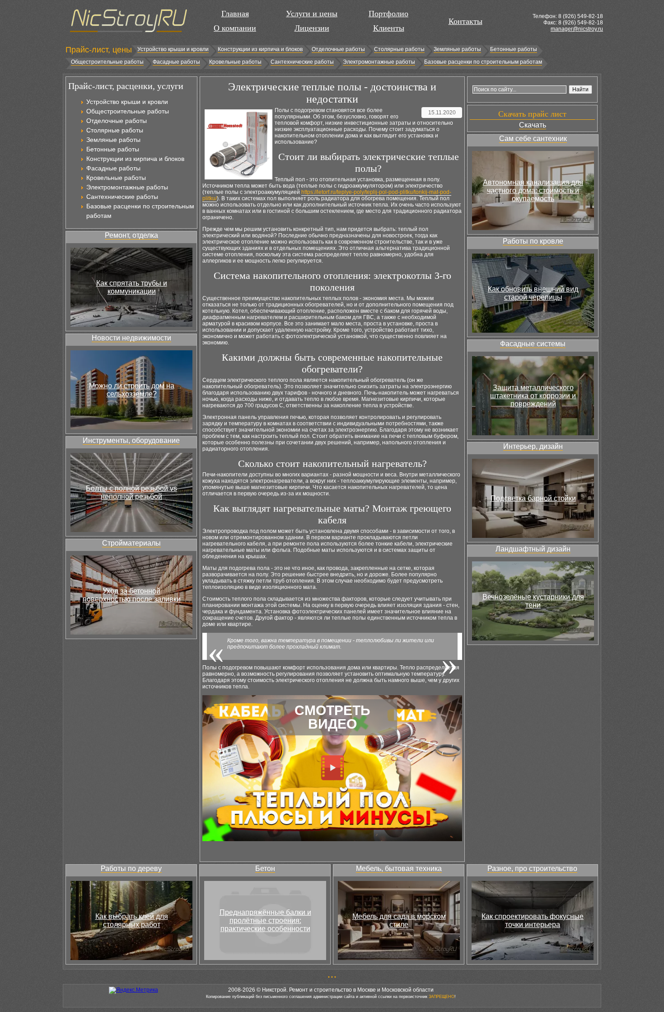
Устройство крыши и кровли (173, 49)
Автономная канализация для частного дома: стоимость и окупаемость (533, 190)
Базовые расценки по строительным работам (483, 62)
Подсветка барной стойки (533, 498)
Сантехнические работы (302, 62)
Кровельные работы (235, 62)
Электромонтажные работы (379, 62)
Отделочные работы (338, 49)
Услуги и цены (311, 13)
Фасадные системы (533, 344)
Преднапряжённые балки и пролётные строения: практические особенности (265, 920)
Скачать (532, 125)
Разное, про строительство (532, 868)
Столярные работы (399, 49)
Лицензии (312, 28)
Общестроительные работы (107, 62)
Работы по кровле (533, 241)
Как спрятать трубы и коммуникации (131, 287)
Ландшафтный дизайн (533, 549)
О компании (235, 28)
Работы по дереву (131, 868)
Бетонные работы (513, 49)
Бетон (265, 868)
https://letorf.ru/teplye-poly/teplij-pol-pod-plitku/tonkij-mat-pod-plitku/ (326, 195)
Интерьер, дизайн (533, 446)
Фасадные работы (176, 62)
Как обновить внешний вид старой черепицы (533, 293)
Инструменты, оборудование (131, 440)
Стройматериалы (131, 543)
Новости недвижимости (131, 338)
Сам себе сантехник (533, 138)
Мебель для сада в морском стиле (399, 920)
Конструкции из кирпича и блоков (260, 49)
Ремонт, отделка (131, 235)
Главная (235, 13)
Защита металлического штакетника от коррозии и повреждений (533, 396)
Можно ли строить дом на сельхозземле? (131, 390)
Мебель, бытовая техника (399, 868)
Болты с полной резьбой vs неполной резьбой (131, 492)
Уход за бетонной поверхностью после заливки (132, 595)
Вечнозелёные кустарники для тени (533, 601)
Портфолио (388, 13)
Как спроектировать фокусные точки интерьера (533, 920)
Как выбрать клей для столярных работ (131, 920)
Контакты (465, 21)
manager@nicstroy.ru (577, 29)
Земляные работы (457, 49)
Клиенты (388, 28)
